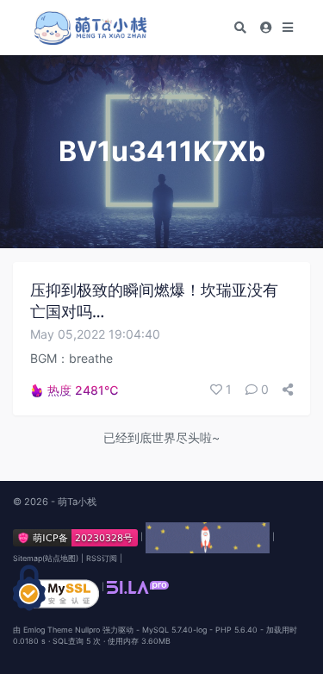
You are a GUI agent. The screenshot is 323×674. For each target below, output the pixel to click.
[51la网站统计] (138, 586)
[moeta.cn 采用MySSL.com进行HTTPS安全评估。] (56, 586)
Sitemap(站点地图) (45, 558)
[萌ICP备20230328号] (76, 536)
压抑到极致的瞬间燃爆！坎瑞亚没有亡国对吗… (154, 301)
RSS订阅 (101, 558)
